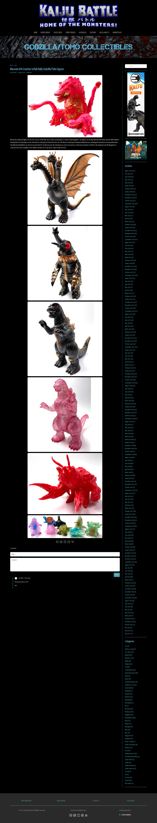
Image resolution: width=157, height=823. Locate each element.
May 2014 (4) (128, 610)
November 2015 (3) (130, 556)
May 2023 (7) (128, 287)
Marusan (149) (129, 709)
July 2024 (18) (129, 245)
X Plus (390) (128, 780)
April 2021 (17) (129, 362)
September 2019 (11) (131, 418)
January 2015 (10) (130, 586)
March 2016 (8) (129, 544)
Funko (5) (127, 676)
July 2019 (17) (129, 424)
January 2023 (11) (130, 299)
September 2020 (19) (131, 383)
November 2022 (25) (131, 305)
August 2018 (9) (129, 457)
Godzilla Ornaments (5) (131, 682)
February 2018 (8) (130, 475)
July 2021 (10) (129, 353)
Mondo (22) (128, 724)
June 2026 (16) (129, 177)
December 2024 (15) (131, 230)
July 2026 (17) (129, 174)
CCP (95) (127, 667)
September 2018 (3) (131, 454)
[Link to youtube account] (78, 815)
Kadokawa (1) (129, 691)
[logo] (78, 15)
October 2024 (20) (130, 236)
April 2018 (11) (129, 469)
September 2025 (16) (131, 204)
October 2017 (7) (130, 487)
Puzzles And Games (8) (131, 744)
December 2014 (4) (130, 589)
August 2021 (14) (130, 350)
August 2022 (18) (130, 314)
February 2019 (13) (130, 439)
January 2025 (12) (130, 227)
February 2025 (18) (130, 224)
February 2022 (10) (130, 332)
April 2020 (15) (129, 398)
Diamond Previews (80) (131, 673)
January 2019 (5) (129, 442)
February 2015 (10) (130, 583)
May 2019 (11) (129, 430)
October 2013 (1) (130, 625)
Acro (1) (127, 646)
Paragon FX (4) (129, 736)
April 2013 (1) (129, 630)
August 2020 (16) (130, 386)
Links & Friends (61, 801)
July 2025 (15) (129, 209)
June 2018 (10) (129, 463)
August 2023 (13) (130, 278)
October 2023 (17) (130, 272)
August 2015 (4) (129, 565)
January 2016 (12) (130, 550)
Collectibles (13, 72)
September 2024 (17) (131, 239)
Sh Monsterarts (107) (131, 753)
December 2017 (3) (130, 481)
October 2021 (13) (130, 344)
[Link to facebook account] (71, 815)
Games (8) (128, 679)
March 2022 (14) (129, 329)
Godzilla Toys (21, 72)
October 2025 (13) (130, 201)
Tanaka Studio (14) (130, 765)
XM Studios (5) (129, 783)
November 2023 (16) (131, 269)
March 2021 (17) (129, 365)
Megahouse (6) (129, 715)
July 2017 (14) (129, 496)
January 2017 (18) (130, 514)
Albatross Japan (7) (130, 649)
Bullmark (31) (128, 664)
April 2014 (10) (129, 613)
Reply (16, 585)
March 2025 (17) (129, 221)
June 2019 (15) (129, 427)
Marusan (29, 72)
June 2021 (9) (129, 356)
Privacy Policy (130, 801)
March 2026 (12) (129, 186)
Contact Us (96, 801)
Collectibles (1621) (130, 670)
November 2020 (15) (131, 377)
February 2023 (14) (130, 296)
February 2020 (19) (130, 404)
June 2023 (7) (129, 284)
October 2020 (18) (130, 380)
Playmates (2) (129, 739)
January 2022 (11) (130, 335)
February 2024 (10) (130, 260)
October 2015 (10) (130, 559)
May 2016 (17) (129, 538)
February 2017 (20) (130, 511)
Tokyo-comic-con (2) (130, 768)
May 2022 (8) (128, 323)
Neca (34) (127, 730)
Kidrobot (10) (129, 697)
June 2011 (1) (129, 633)
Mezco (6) (127, 721)
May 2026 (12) (129, 180)
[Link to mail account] (86, 815)
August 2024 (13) (130, 242)
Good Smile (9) (129, 688)
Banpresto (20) (129, 658)
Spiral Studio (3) (129, 759)
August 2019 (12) (130, 421)
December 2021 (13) (131, 338)
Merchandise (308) (130, 718)
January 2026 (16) (130, 192)
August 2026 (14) (130, 171)
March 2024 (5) (129, 257)
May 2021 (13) (129, 359)
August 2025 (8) (129, 207)
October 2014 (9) (130, 595)
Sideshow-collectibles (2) (132, 756)
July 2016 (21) (129, 532)
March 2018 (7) (129, 472)
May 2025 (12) (129, 215)
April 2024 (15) (129, 254)
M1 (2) (127, 706)
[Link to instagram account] (82, 815)
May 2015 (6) (128, 574)
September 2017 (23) (131, 490)
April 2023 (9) (129, 290)
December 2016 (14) (131, 517)
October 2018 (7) (130, 451)
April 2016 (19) (129, 541)
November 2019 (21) (131, 413)
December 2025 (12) (131, 195)
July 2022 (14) (129, 317)
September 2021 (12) (131, 347)
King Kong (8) (128, 700)
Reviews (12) (128, 747)
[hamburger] (14, 3)
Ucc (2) (127, 774)
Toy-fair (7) (128, 771)
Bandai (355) (128, 655)
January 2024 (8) (129, 263)
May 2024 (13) (129, 251)
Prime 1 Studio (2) (130, 741)
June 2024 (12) (129, 248)
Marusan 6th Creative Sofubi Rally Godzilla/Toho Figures (37, 69)
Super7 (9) (128, 762)
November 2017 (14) (131, 484)
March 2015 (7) (129, 580)
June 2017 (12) (129, 499)
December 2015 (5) (130, 553)
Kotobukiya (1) (129, 703)
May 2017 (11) (129, 502)
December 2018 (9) (130, 445)
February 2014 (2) (130, 619)
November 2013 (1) (130, 622)
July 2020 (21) (129, 389)
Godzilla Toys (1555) (131, 685)
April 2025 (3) (129, 218)
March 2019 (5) (129, 436)
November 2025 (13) (131, 198)
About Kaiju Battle (26, 801)
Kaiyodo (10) (128, 694)
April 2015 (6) (129, 577)
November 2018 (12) (131, 448)
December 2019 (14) (131, 410)
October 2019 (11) (130, 416)
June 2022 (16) (129, 320)
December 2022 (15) (131, 302)
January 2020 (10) (130, 407)
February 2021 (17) (130, 368)
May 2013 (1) (128, 627)
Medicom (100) (129, 712)
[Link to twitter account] (74, 815)
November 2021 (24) (131, 341)
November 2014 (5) (130, 592)
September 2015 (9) (131, 562)
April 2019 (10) (129, 433)
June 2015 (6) (129, 571)
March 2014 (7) (129, 616)
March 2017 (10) (129, 508)
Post (117, 575)
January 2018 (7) (129, 478)
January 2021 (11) (130, 371)
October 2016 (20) (130, 523)
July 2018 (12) (129, 460)
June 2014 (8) (129, 607)
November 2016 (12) (131, 520)
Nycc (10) (127, 733)
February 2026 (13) (130, 189)
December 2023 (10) (131, 266)
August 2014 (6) (129, 601)
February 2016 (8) (130, 547)
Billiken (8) (128, 661)
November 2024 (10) (131, 233)
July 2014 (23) (129, 604)
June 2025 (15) (129, 212)
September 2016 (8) (131, 526)
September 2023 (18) (131, 275)
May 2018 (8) (128, 466)
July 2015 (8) (128, 568)
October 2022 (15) (130, 308)
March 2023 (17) (129, 293)
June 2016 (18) (129, 535)
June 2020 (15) (129, 392)
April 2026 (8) (129, 183)
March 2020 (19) (129, 401)
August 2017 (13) (130, 493)
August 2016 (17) (130, 529)
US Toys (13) (128, 777)
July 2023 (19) (129, 281)
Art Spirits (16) (129, 652)
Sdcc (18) (127, 750)
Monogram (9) (129, 727)
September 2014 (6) (131, 598)
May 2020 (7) (128, 395)
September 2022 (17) (131, 311)
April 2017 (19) (129, 505)
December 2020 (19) (131, 374)
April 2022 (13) (129, 326)
